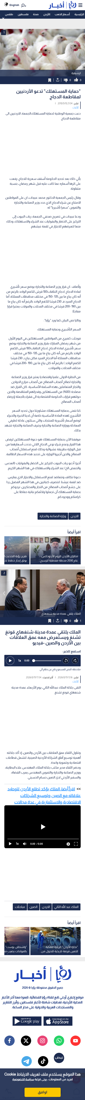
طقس (9, 14)
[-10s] (66, 660)
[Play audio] (10, 661)
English (14, 5)
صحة (36, 14)
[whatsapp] (59, 1041)
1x (19, 660)
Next (4, 593)
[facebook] (9, 1041)
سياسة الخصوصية (23, 1079)
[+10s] (75, 660)
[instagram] (42, 1041)
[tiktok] (43, 1061)
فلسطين (23, 14)
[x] (26, 1041)
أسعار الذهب (62, 14)
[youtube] (75, 1041)
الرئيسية (79, 14)
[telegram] (26, 1061)
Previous (81, 593)
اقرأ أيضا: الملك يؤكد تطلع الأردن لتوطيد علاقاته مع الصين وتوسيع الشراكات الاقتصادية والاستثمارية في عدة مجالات (44, 795)
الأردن (46, 14)
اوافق (42, 1092)
